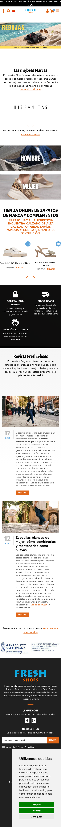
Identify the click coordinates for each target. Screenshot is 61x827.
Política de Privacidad (25, 747)
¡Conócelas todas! (30, 134)
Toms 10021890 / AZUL (46, 262)
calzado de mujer (38, 604)
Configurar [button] (36, 816)
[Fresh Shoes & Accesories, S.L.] (30, 11)
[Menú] (57, 11)
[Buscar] (9, 11)
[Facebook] (27, 720)
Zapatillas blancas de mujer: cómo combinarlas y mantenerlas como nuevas (36, 543)
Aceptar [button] (37, 804)
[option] (30, 108)
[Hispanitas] (30, 107)
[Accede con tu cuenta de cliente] (47, 11)
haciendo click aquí (30, 89)
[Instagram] (34, 720)
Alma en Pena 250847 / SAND (15, 264)
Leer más (22, 493)
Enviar (52, 740)
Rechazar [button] (36, 810)
